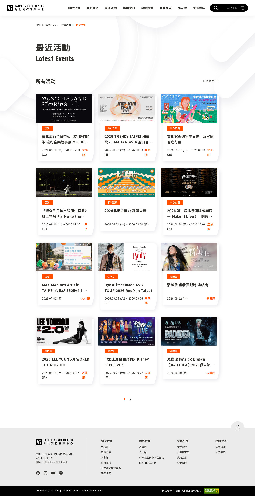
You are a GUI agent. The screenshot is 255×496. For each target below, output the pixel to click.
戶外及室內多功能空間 (151, 457)
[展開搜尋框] (216, 8)
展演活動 (111, 8)
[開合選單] (242, 8)
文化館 (143, 452)
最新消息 (92, 8)
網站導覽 (167, 490)
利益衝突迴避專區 (111, 468)
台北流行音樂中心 (25, 8)
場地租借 (147, 8)
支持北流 (106, 473)
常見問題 (182, 462)
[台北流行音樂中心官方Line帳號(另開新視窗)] (61, 473)
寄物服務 (182, 447)
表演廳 (143, 447)
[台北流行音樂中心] (54, 442)
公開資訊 (106, 462)
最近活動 (81, 25)
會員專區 (199, 8)
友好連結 (220, 452)
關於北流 (74, 8)
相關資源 (221, 441)
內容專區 (166, 8)
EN (235, 8)
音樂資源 (220, 447)
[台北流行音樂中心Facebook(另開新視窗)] (38, 473)
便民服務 (182, 441)
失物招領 (182, 457)
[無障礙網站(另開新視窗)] (211, 491)
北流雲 (182, 8)
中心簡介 (106, 447)
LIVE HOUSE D (147, 462)
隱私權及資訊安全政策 (188, 490)
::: (1, 18)
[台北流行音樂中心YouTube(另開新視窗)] (53, 473)
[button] (211, 81)
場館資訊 (129, 8)
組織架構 (106, 452)
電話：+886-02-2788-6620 (51, 462)
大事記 (104, 457)
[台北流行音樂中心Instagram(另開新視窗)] (45, 473)
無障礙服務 (183, 452)
